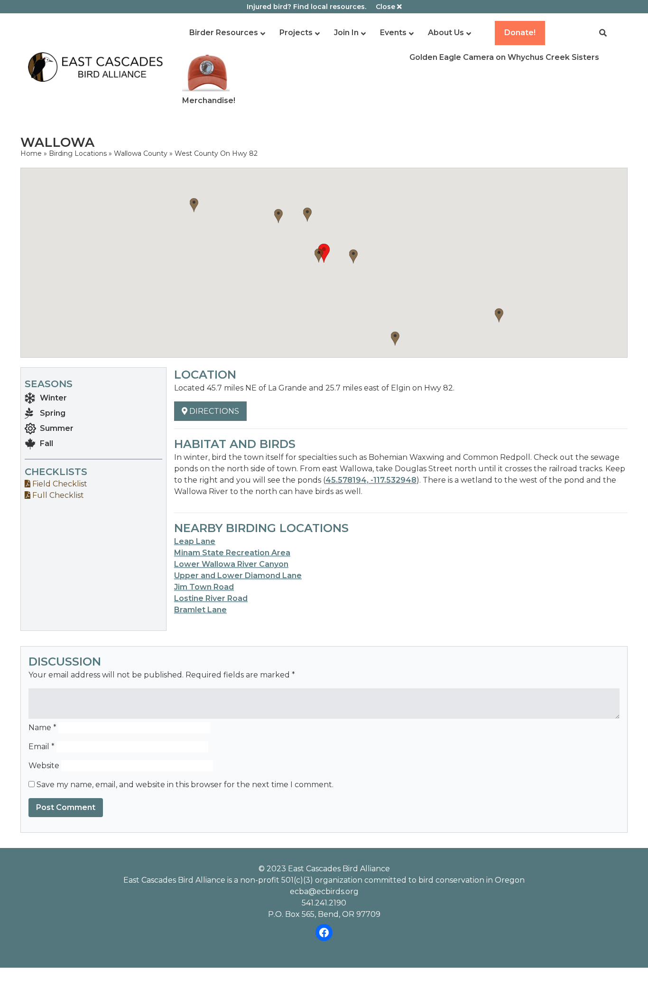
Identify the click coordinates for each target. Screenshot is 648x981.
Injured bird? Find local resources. (306, 6)
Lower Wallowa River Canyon (231, 564)
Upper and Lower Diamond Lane (238, 575)
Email (41, 746)
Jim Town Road (204, 586)
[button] (324, 253)
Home (31, 153)
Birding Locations (78, 153)
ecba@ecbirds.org (324, 891)
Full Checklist (57, 495)
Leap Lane (194, 541)
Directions (213, 411)
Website (43, 765)
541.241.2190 (324, 902)
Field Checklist (58, 483)
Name (42, 727)
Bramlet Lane (200, 609)
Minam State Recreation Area (232, 552)
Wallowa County (140, 153)
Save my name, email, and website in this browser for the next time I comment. (185, 784)
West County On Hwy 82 (216, 153)
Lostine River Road (211, 598)
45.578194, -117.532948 (371, 480)
